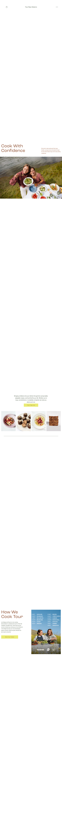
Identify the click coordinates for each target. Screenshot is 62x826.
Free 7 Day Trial (31, 405)
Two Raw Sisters (31, 7)
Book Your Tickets (9, 637)
